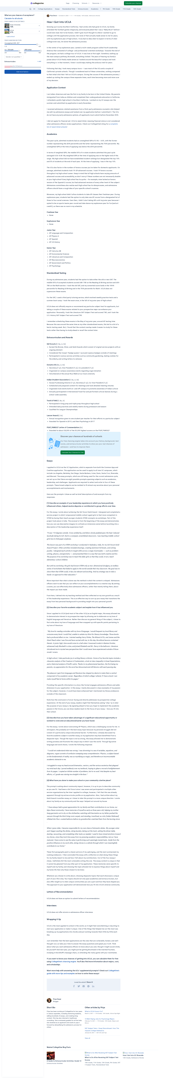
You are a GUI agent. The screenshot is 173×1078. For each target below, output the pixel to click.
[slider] (37, 44)
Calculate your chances (133, 3)
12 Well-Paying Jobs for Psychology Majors (99, 1019)
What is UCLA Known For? (94, 1011)
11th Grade (126, 9)
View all (87, 1038)
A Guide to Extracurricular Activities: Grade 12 (64, 1061)
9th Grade (106, 9)
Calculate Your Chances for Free (72, 452)
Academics (94, 9)
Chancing (75, 3)
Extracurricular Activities (55, 1063)
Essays (57, 9)
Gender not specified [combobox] (13, 57)
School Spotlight (115, 1013)
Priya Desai (53, 15)
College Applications (45, 9)
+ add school (10, 36)
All (34, 9)
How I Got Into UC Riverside (133, 1055)
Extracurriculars (83, 9)
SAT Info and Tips (102, 1033)
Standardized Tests (68, 9)
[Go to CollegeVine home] (37, 3)
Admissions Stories (94, 15)
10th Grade (116, 9)
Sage (67, 3)
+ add (39, 61)
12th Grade (137, 9)
